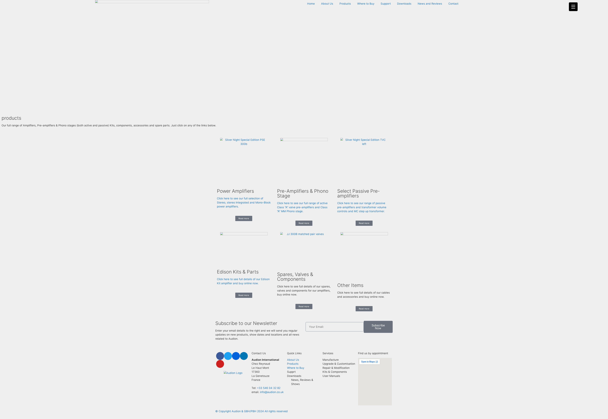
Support (386, 3)
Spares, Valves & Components (295, 276)
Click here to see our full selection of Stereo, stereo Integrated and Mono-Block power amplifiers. (244, 202)
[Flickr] (236, 356)
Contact (453, 3)
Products (345, 3)
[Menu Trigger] (573, 6)
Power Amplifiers (235, 191)
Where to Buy (365, 3)
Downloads (404, 3)
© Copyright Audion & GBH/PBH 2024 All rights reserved (251, 411)
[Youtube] (220, 364)
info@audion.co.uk (271, 392)
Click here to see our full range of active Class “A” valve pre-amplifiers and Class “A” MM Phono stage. (302, 207)
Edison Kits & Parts (238, 272)
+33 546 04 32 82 (268, 388)
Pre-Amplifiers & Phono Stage (302, 193)
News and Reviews (430, 3)
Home (311, 3)
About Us (327, 3)
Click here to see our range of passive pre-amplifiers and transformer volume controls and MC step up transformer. (361, 207)
